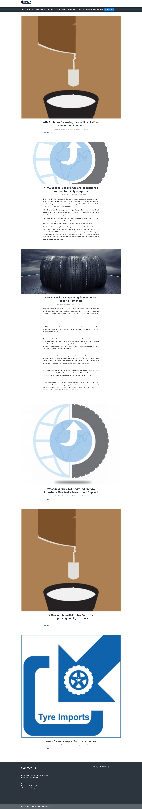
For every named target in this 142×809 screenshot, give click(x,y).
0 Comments (65, 129)
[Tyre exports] (71, 271)
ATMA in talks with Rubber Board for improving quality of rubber (71, 616)
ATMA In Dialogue (76, 129)
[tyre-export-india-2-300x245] (71, 444)
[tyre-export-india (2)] (71, 163)
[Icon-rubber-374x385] (71, 67)
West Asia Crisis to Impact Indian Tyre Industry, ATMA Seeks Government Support (71, 490)
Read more (47, 132)
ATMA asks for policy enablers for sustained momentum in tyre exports (71, 189)
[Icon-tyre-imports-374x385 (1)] (71, 686)
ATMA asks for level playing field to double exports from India (71, 299)
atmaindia (87, 129)
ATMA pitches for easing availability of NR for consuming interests (71, 124)
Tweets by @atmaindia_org (100, 767)
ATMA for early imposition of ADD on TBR (71, 741)
